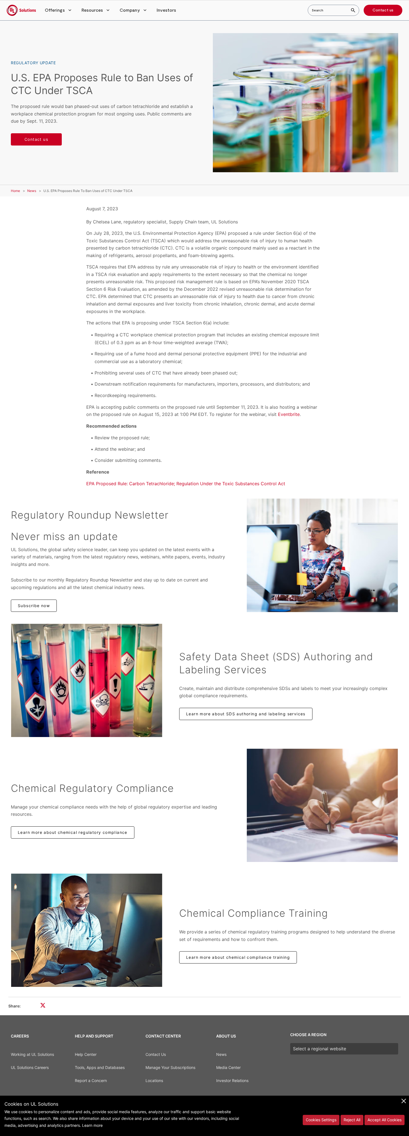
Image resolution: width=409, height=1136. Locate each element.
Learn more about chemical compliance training (238, 957)
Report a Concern (91, 1080)
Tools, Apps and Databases (100, 1067)
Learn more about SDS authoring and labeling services (245, 713)
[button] (58, 10)
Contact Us (156, 1054)
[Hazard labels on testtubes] (86, 680)
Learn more (92, 1125)
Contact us (383, 10)
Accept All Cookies (384, 1119)
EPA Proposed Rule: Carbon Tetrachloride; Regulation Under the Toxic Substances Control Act (185, 483)
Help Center (86, 1054)
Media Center (228, 1067)
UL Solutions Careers (30, 1067)
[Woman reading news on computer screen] (322, 555)
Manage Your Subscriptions (170, 1067)
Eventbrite (289, 414)
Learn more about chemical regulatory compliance (72, 832)
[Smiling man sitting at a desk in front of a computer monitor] (86, 930)
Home (15, 191)
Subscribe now (34, 605)
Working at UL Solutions (32, 1054)
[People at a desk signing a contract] (322, 805)
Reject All (352, 1119)
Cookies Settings (321, 1119)
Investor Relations (232, 1080)
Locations (154, 1080)
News (31, 191)
